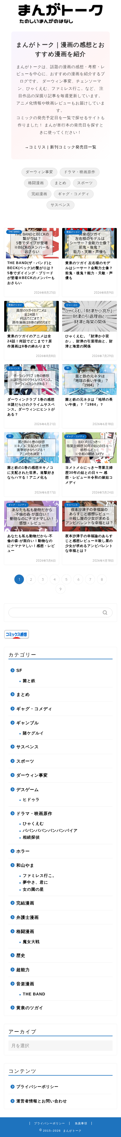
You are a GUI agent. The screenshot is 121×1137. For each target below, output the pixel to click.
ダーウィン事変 (39, 172)
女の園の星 (33, 889)
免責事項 (81, 1123)
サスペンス (60, 205)
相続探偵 (31, 837)
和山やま (25, 865)
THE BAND (34, 994)
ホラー (23, 851)
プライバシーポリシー (37, 1087)
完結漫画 (39, 194)
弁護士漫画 (27, 917)
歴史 (20, 955)
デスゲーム (27, 789)
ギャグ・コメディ (73, 194)
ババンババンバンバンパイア (50, 830)
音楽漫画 (25, 983)
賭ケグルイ (33, 733)
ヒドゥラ (31, 800)
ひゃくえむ (33, 823)
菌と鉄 (29, 681)
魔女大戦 (31, 942)
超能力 (23, 969)
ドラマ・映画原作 (79, 172)
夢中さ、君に (35, 882)
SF (19, 670)
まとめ (60, 183)
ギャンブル (27, 722)
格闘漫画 (36, 183)
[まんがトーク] (60, 21)
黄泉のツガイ (29, 1007)
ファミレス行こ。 (40, 876)
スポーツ (85, 183)
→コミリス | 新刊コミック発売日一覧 (61, 147)
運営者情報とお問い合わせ (41, 1101)
